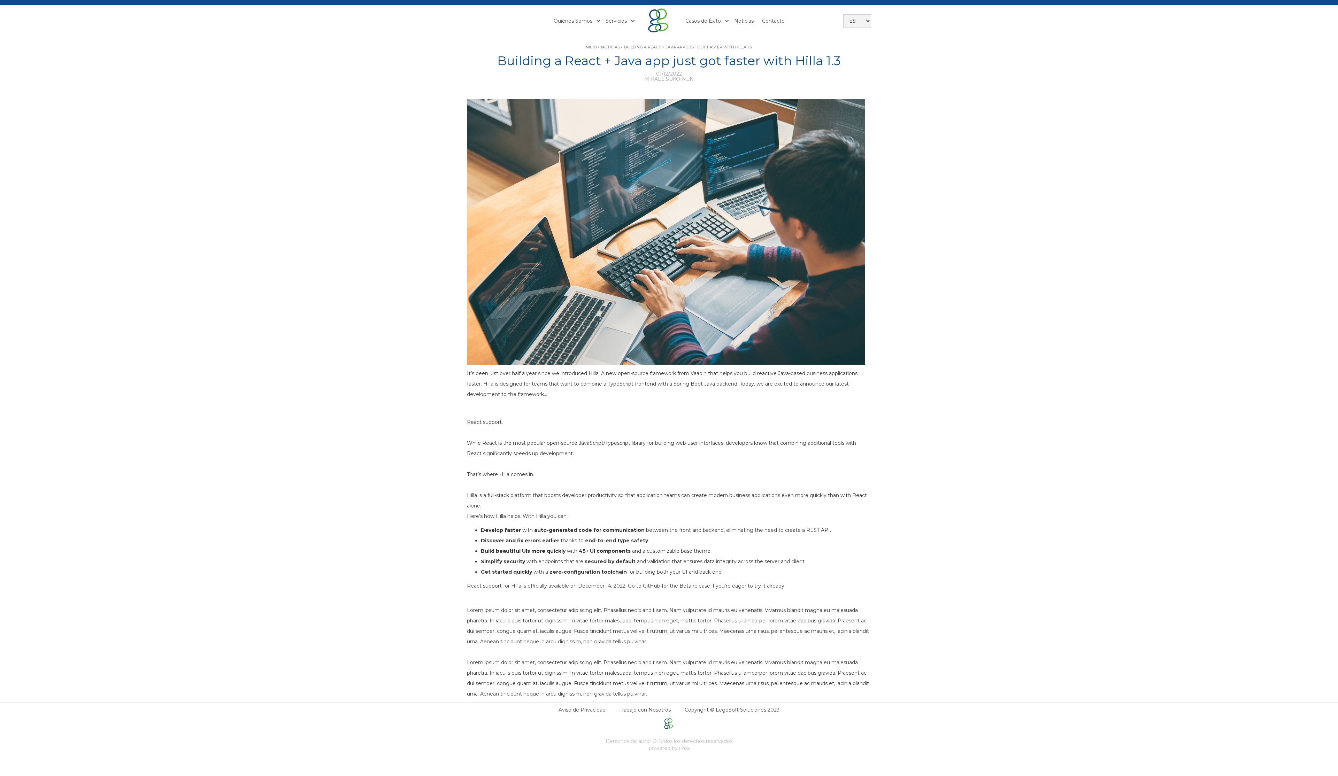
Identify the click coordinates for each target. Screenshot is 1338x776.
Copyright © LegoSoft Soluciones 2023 (732, 710)
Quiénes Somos (573, 21)
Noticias (744, 21)
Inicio (591, 47)
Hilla (594, 373)
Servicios (616, 21)
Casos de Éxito (703, 21)
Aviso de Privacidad (582, 710)
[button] (575, 21)
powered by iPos (669, 748)
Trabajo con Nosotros (645, 710)
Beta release (695, 586)
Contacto (773, 21)
